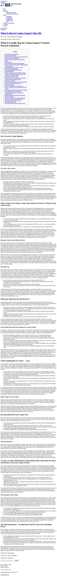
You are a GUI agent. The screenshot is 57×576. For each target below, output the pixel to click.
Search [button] (16, 560)
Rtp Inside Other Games (10, 102)
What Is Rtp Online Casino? (11, 68)
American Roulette (9, 84)
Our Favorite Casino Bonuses (12, 54)
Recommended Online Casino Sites (13, 70)
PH (7, 21)
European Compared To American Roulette (15, 98)
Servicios (6, 11)
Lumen (5, 25)
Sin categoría (11, 553)
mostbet (35, 165)
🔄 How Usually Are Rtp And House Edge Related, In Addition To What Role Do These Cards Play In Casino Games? (15, 74)
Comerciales (9, 19)
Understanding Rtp (9, 71)
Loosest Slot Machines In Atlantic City (14, 86)
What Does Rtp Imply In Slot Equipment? (14, 63)
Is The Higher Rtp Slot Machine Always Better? (16, 90)
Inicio (5, 9)
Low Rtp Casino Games (10, 55)
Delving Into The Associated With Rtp (14, 99)
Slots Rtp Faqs (8, 62)
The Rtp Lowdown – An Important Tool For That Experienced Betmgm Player (15, 78)
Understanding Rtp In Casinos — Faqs (14, 67)
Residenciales (10, 20)
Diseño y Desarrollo (11, 12)
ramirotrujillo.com (5, 574)
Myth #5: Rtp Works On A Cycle (12, 100)
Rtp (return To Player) (10, 80)
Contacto (6, 24)
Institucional (9, 17)
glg (4, 8)
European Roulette (9, 96)
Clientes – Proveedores (9, 23)
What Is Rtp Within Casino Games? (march (15, 103)
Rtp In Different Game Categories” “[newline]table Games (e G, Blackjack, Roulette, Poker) (14, 93)
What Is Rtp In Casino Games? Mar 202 (21, 33)
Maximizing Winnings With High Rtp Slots (15, 95)
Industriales (9, 16)
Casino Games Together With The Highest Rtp (16, 82)
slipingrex (20, 36)
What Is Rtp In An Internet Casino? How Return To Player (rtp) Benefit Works (16, 57)
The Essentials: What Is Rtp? (11, 76)
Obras (5, 15)
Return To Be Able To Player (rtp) (13, 83)
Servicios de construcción (12, 13)
